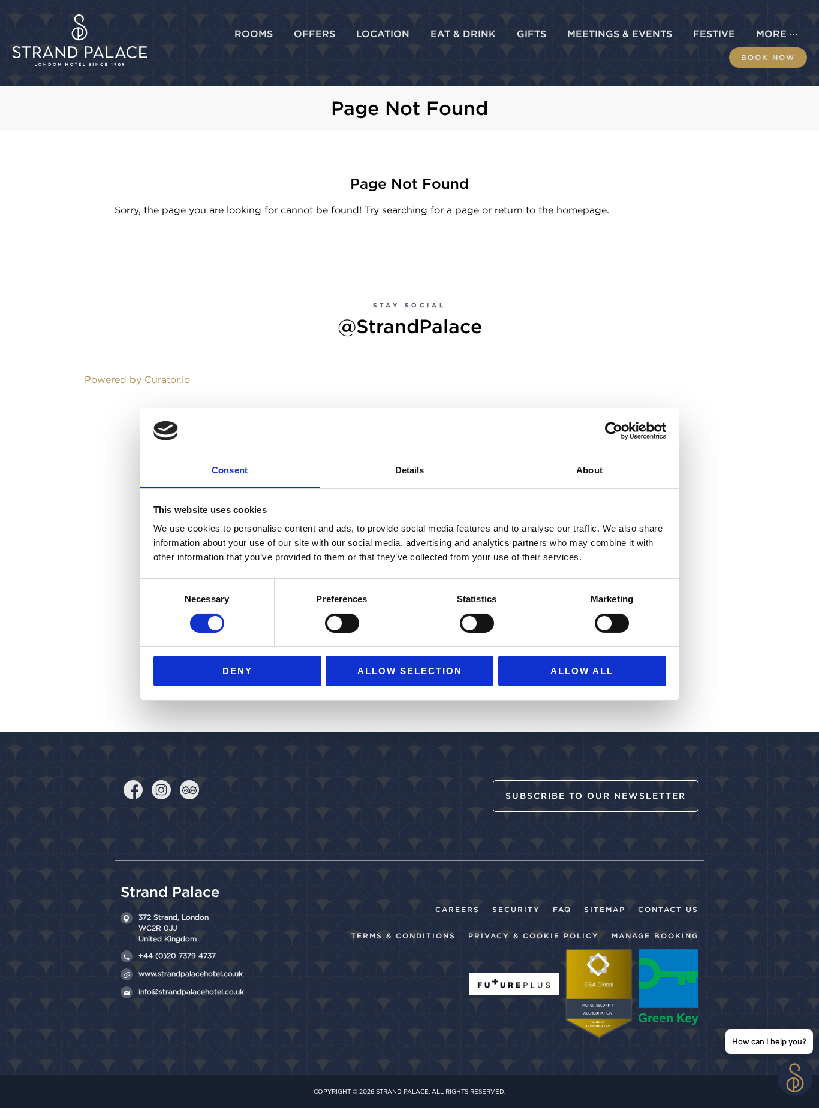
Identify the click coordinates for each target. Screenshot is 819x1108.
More (771, 34)
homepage (581, 210)
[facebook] (133, 787)
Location (383, 34)
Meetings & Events (619, 34)
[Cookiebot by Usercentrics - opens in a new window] (613, 431)
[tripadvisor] (189, 789)
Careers (457, 909)
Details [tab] (409, 470)
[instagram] (161, 789)
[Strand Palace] (79, 21)
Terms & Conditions (403, 935)
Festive (714, 34)
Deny (237, 671)
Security (516, 909)
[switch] (342, 623)
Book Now (768, 57)
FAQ (562, 909)
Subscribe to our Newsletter (595, 796)
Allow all (581, 671)
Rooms (253, 34)
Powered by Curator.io (137, 379)
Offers (314, 34)
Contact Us (668, 909)
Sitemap (604, 909)
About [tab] (589, 470)
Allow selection (409, 671)
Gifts (531, 34)
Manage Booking (655, 935)
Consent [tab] (230, 470)
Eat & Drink (463, 34)
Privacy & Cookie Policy (533, 935)
